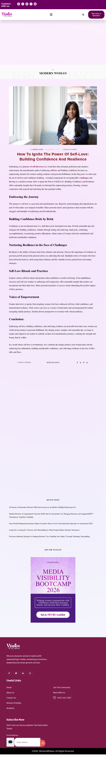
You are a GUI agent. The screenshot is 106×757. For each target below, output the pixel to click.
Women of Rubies (70, 149)
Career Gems (37, 149)
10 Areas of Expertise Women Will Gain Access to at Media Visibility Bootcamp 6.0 (42, 507)
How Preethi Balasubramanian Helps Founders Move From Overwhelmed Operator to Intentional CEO (51, 523)
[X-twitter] (31, 4)
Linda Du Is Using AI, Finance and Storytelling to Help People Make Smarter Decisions (44, 530)
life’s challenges (82, 177)
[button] (51, 14)
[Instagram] (22, 4)
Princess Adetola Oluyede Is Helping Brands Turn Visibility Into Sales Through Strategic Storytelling (49, 536)
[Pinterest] (83, 362)
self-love (53, 170)
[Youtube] (35, 4)
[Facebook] (18, 4)
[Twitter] (80, 362)
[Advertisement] (53, 45)
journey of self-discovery (33, 166)
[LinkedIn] (23, 673)
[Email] (87, 362)
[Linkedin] (26, 4)
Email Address (12, 735)
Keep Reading (53, 362)
